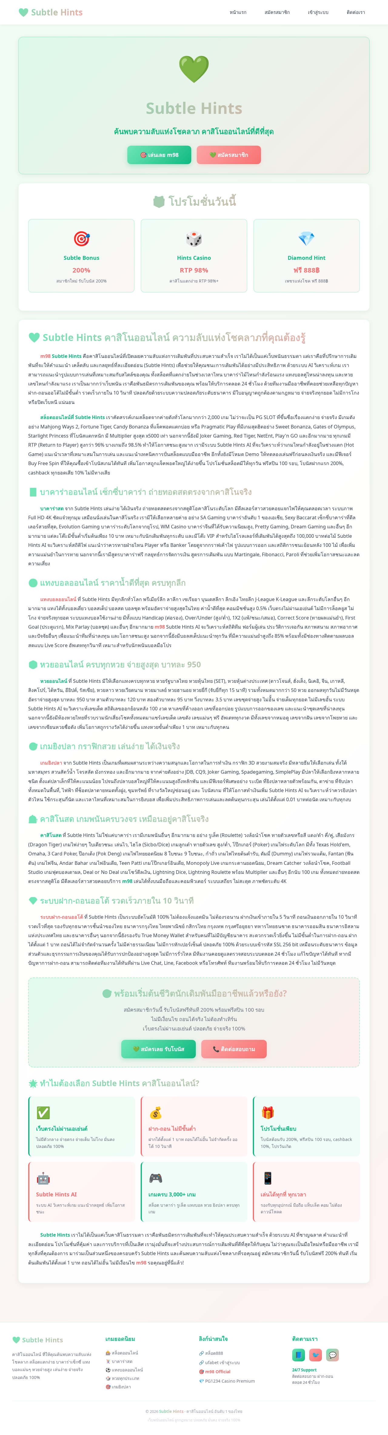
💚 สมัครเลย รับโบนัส (158, 1049)
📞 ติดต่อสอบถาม (234, 1049)
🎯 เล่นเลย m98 (159, 154)
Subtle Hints (50, 12)
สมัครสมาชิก (277, 12)
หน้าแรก (238, 12)
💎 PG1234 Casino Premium (227, 1381)
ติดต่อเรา (356, 12)
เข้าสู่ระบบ (318, 12)
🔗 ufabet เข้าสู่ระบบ (219, 1362)
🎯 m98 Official (214, 1371)
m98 (45, 356)
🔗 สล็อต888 (211, 1353)
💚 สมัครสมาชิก (228, 154)
